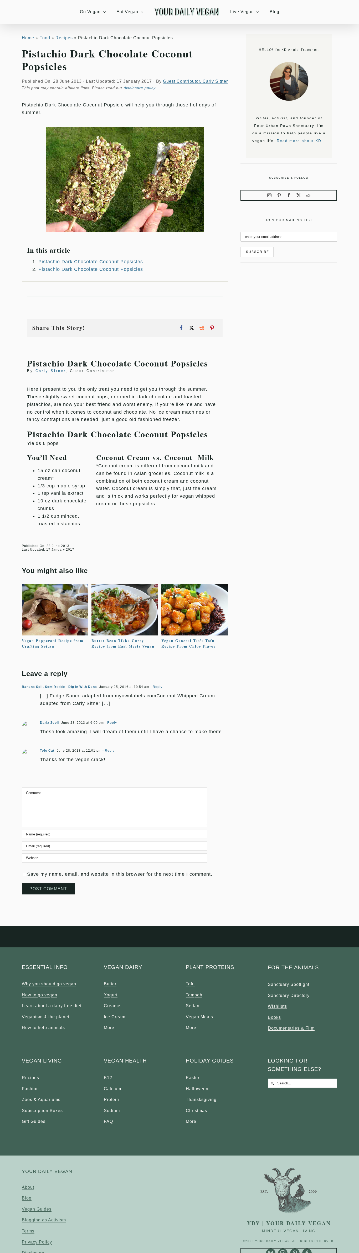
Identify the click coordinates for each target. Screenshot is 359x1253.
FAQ (108, 1121)
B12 (108, 1077)
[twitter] (298, 195)
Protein (111, 1099)
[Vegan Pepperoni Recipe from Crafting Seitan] (55, 587)
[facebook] (289, 195)
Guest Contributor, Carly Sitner (195, 81)
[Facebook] (181, 328)
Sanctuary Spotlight (288, 984)
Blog (27, 1198)
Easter (192, 1077)
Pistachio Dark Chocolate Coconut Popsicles (90, 261)
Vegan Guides (37, 1209)
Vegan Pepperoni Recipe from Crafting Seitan (53, 643)
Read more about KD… (301, 141)
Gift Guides (33, 1121)
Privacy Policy (37, 1242)
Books (274, 1017)
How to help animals (43, 1027)
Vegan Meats (199, 1017)
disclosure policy (139, 88)
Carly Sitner (50, 371)
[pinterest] (279, 195)
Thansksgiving (201, 1099)
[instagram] (269, 195)
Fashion (30, 1088)
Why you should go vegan (49, 984)
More (109, 1027)
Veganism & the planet (45, 1017)
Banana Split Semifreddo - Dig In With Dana (59, 687)
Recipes (30, 1077)
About (28, 1187)
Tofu (190, 984)
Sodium (112, 1110)
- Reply (155, 687)
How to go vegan (39, 995)
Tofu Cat (47, 750)
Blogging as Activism (44, 1220)
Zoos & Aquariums (41, 1099)
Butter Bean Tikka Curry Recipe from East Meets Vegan (123, 643)
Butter (110, 984)
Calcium (112, 1088)
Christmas (196, 1110)
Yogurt (110, 995)
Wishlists (277, 1006)
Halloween (197, 1088)
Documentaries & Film (291, 1028)
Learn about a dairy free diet (51, 1006)
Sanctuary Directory (289, 995)
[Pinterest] (212, 328)
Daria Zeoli (49, 723)
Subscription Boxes (42, 1110)
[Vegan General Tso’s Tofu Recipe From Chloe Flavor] (194, 587)
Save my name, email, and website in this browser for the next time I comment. (119, 874)
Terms (28, 1231)
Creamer (113, 1006)
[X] (192, 328)
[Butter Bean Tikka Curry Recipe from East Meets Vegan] (124, 587)
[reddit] (308, 195)
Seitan (192, 1006)
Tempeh (194, 995)
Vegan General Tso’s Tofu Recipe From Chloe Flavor (188, 643)
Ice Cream (114, 1017)
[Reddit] (202, 328)
